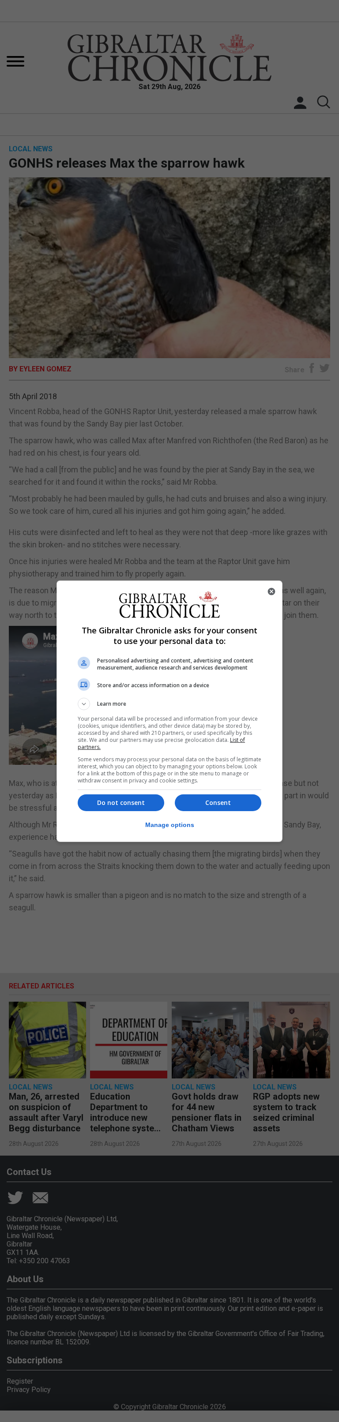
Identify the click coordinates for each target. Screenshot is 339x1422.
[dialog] (169, 711)
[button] (169, 704)
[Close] (271, 591)
